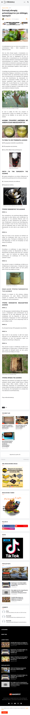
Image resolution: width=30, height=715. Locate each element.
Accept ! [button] (4, 712)
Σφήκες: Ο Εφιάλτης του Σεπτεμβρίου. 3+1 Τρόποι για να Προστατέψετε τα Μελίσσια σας (19, 658)
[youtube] (15, 703)
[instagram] (18, 703)
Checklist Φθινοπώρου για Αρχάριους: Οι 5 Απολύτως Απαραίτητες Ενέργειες (17, 599)
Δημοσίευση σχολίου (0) (15, 454)
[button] (2, 2)
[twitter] (12, 703)
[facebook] (9, 703)
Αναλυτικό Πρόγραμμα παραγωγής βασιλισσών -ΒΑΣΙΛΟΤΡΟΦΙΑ (18, 668)
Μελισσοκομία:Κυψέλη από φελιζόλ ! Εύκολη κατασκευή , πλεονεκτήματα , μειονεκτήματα (7, 444)
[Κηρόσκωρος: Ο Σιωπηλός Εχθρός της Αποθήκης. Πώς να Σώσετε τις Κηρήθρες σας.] (6, 585)
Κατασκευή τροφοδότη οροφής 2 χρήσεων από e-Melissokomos (8, 427)
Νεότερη (3, 459)
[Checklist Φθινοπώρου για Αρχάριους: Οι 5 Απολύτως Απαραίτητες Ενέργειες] (6, 599)
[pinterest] (21, 703)
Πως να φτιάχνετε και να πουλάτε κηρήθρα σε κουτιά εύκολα (21, 427)
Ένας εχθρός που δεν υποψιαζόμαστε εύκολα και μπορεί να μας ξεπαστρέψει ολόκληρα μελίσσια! (19, 591)
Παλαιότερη (25, 459)
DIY (10, 7)
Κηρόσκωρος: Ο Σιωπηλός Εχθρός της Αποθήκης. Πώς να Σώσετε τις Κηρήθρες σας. (18, 584)
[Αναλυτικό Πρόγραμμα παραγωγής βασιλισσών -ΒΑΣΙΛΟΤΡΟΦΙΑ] (5, 670)
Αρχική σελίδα (5, 7)
